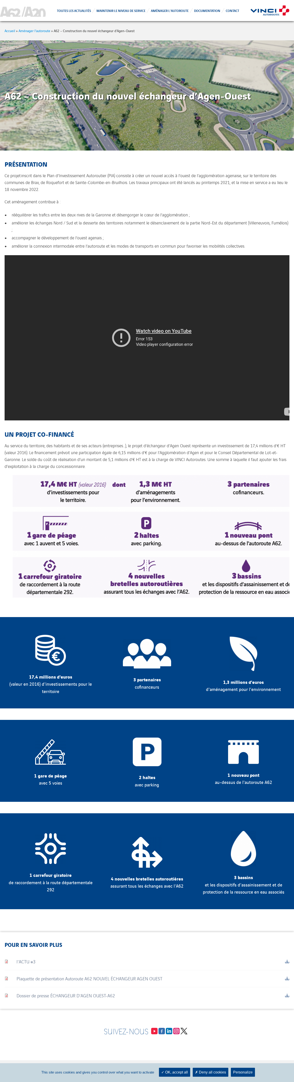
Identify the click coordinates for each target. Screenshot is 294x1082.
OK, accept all (176, 1072)
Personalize (243, 1072)
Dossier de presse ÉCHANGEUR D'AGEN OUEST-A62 (66, 995)
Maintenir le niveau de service (120, 10)
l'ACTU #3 (26, 961)
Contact (232, 10)
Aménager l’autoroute (170, 10)
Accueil (10, 30)
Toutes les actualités (74, 10)
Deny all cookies (212, 1072)
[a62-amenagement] (23, 10)
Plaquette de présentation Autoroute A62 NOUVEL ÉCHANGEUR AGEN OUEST (89, 978)
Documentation (207, 10)
